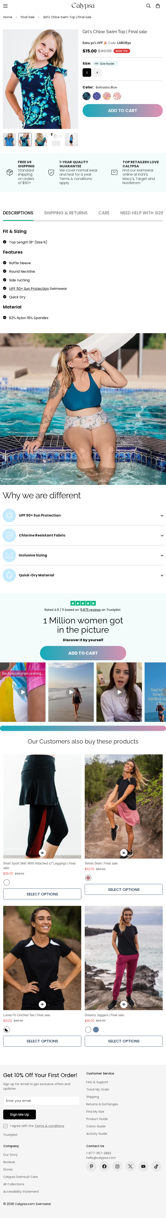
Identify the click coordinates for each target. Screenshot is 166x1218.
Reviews (9, 1162)
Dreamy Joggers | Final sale (104, 1015)
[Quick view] (42, 852)
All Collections (13, 1184)
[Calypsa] (83, 6)
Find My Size (95, 1111)
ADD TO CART (83, 653)
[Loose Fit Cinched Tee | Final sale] (42, 958)
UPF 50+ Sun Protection (29, 288)
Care (104, 213)
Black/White (7, 1029)
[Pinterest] (91, 1166)
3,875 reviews (91, 610)
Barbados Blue (87, 96)
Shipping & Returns (66, 213)
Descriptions (18, 213)
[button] (158, 6)
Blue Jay (96, 1029)
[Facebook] (104, 1166)
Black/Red (7, 882)
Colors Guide (95, 1126)
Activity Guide (96, 1134)
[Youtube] (143, 1166)
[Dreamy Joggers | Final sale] (124, 958)
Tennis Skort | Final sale (101, 863)
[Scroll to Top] (158, 1194)
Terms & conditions (49, 1126)
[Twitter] (130, 1166)
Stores (8, 1169)
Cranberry (88, 1029)
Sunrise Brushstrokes (117, 96)
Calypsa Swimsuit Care (20, 1177)
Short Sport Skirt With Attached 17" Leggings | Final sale (39, 866)
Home (7, 17)
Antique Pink (88, 878)
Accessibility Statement (21, 1191)
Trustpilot (10, 1135)
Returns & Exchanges (102, 1104)
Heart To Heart (97, 96)
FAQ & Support (97, 1082)
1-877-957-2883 (98, 1153)
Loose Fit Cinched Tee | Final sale (26, 1015)
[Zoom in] (69, 38)
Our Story (10, 1155)
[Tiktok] (156, 1166)
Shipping (92, 1097)
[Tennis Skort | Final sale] (124, 806)
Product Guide (97, 1119)
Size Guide (107, 63)
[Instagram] (117, 1166)
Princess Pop (107, 96)
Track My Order (97, 1089)
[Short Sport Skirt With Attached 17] (42, 806)
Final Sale (28, 17)
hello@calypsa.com (101, 1158)
